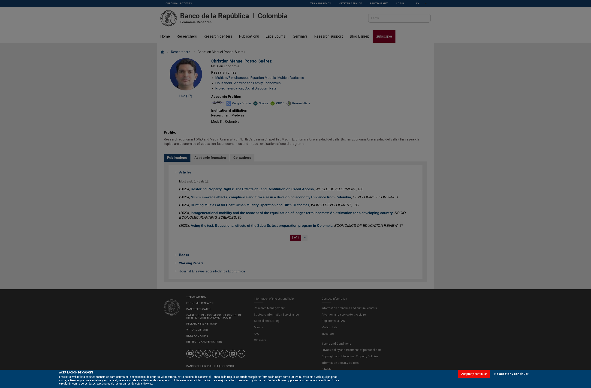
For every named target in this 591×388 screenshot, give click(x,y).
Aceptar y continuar (474, 374)
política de (196, 377)
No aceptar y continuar (511, 374)
